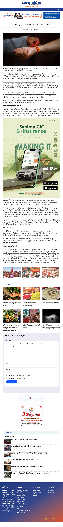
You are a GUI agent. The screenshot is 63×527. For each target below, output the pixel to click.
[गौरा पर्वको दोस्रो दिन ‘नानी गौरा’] (12, 272)
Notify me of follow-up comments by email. (19, 375)
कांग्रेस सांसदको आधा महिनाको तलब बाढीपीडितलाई (26, 446)
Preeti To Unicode (37, 492)
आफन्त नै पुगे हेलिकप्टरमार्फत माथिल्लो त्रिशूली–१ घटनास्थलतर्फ (29, 453)
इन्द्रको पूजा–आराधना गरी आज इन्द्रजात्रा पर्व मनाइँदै (30, 278)
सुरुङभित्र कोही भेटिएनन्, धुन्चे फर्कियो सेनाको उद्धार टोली (27, 466)
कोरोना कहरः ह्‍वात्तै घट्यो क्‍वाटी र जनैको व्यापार (50, 277)
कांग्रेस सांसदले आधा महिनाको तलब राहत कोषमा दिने (26, 460)
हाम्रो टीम (35, 496)
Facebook (51, 492)
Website (8, 369)
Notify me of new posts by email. (16, 378)
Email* (7, 364)
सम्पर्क (52, 519)
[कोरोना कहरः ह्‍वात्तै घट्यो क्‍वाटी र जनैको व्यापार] (50, 272)
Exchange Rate (36, 494)
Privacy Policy (36, 490)
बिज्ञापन (46, 519)
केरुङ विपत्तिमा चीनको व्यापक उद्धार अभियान (24, 440)
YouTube (51, 490)
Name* (7, 358)
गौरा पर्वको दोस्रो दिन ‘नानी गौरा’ (9, 277)
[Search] (58, 9)
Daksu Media (9, 436)
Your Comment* (10, 347)
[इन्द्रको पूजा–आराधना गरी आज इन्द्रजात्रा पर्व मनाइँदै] (31, 272)
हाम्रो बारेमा (59, 519)
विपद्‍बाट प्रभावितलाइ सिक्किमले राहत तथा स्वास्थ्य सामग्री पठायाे (30, 473)
